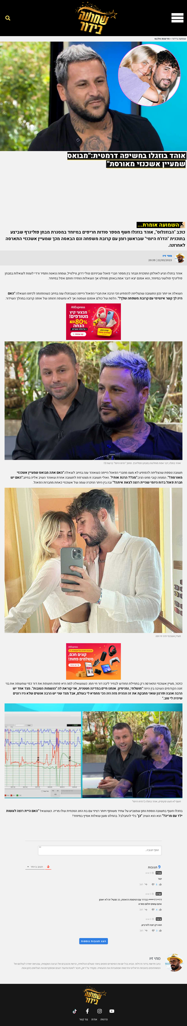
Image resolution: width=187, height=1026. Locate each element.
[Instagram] (99, 1011)
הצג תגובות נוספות (93, 941)
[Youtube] (111, 1011)
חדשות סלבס (162, 39)
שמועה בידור (179, 39)
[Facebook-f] (87, 1011)
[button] (8, 18)
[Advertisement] (93, 192)
